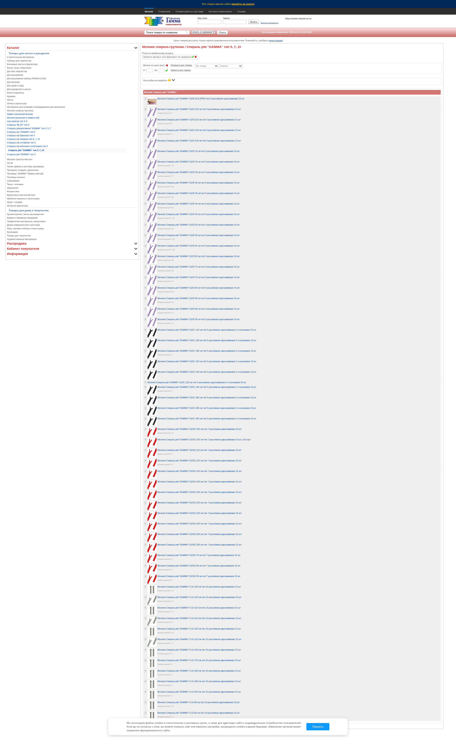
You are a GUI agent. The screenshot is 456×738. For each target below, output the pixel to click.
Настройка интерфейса (155, 80)
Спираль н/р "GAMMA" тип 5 (21, 132)
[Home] (154, 21)
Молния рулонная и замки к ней (23, 117)
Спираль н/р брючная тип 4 (21, 135)
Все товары (201, 66)
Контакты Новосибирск (220, 11)
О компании (164, 11)
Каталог (149, 11)
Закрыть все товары (181, 70)
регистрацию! (276, 40)
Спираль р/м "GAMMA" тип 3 (21, 154)
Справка (241, 11)
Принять (317, 726)
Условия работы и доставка (189, 11)
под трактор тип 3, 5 (17, 121)
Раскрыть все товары (181, 65)
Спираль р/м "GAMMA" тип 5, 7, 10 (26, 150)
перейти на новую (243, 3)
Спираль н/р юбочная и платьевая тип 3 (27, 146)
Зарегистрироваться (269, 23)
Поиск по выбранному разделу (157, 53)
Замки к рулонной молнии (20, 114)
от (144, 70)
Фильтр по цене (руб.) (154, 65)
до (156, 70)
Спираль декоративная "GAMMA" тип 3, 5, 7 (29, 128)
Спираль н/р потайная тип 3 (21, 142)
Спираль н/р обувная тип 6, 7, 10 (23, 139)
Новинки (224, 66)
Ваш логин (202, 18)
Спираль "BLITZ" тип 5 (18, 125)
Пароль (226, 18)
